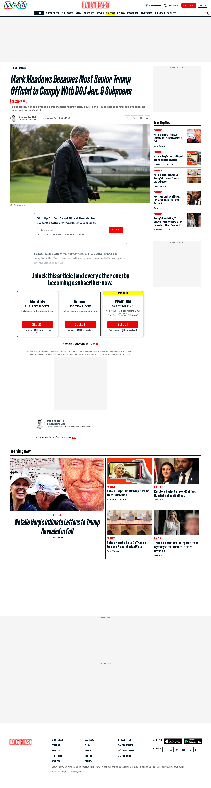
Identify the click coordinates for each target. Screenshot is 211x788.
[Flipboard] (195, 750)
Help (92, 767)
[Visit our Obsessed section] (25, 5)
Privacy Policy (83, 234)
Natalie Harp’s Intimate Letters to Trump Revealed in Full (57, 526)
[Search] (207, 13)
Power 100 (133, 13)
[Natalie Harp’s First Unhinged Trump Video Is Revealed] (194, 164)
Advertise (84, 767)
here (74, 437)
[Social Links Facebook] (164, 750)
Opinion (121, 13)
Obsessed (89, 13)
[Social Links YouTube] (183, 750)
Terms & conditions (151, 767)
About (54, 767)
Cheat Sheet (52, 13)
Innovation (146, 13)
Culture (89, 756)
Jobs (75, 767)
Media (79, 13)
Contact (63, 767)
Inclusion (136, 767)
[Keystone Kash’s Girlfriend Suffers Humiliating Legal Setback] (194, 204)
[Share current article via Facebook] (127, 118)
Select (37, 325)
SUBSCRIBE (189, 5)
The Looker (67, 13)
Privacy (99, 767)
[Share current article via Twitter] (134, 118)
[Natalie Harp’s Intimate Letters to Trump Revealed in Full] (194, 142)
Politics (110, 13)
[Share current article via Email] (140, 118)
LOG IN (202, 5)
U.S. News (159, 13)
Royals (100, 13)
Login (94, 343)
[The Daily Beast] (96, 5)
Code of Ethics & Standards (117, 767)
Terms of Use (70, 234)
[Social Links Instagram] (177, 750)
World (88, 750)
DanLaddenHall (56, 427)
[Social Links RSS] (189, 750)
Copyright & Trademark (173, 767)
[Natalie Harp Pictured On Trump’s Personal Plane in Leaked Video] (194, 182)
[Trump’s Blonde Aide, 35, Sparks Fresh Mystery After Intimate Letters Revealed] (194, 226)
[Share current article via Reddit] (147, 118)
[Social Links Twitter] (171, 750)
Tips (70, 767)
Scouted (171, 13)
